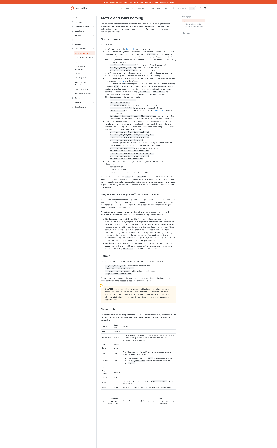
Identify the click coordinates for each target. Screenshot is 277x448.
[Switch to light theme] (200, 8)
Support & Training (153, 8)
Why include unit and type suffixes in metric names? (194, 25)
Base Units (186, 33)
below (121, 81)
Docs (121, 8)
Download (129, 8)
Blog (165, 8)
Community (140, 8)
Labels (185, 30)
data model (130, 49)
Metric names (187, 21)
